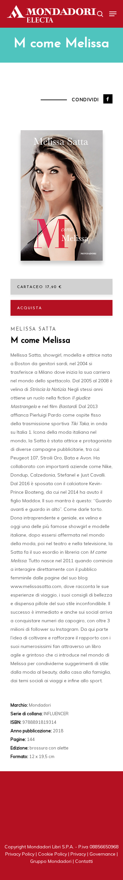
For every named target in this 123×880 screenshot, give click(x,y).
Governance (102, 854)
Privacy (78, 854)
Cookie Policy (52, 854)
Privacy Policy (19, 854)
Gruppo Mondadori (51, 861)
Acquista (29, 308)
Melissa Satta (33, 329)
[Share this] (108, 98)
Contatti (84, 861)
